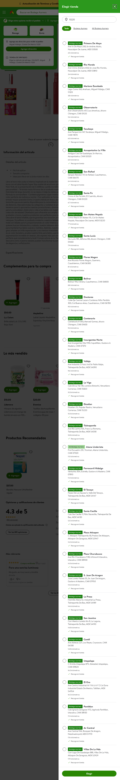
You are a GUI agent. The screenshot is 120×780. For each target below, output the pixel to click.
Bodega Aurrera (80, 28)
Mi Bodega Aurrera (100, 28)
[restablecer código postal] (66, 19)
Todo (66, 28)
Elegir (89, 773)
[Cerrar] (114, 6)
